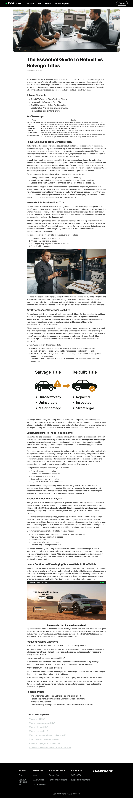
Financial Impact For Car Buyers (45, 110)
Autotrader (74, 209)
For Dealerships (39, 784)
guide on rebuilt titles (82, 485)
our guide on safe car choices (62, 422)
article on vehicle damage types (75, 194)
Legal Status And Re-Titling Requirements (49, 107)
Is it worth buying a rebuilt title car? (44, 743)
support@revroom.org (80, 779)
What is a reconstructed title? (42, 722)
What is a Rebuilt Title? (41, 701)
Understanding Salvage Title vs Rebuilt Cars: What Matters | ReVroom (62, 704)
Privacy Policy (54, 775)
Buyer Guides (38, 780)
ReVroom (77, 576)
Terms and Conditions (58, 780)
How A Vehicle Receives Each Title (46, 102)
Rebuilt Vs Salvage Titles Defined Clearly (49, 99)
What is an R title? (37, 718)
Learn (48, 3)
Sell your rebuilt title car (23, 782)
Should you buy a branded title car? (44, 739)
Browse (30, 3)
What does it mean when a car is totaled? (47, 735)
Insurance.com (74, 148)
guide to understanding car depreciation (57, 551)
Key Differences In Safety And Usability (48, 104)
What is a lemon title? (38, 727)
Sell (39, 3)
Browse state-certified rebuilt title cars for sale (50, 747)
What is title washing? (38, 731)
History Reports (62, 3)
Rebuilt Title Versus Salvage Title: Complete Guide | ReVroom (58, 698)
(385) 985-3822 (77, 775)
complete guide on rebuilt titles (46, 170)
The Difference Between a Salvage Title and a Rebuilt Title (57, 695)
